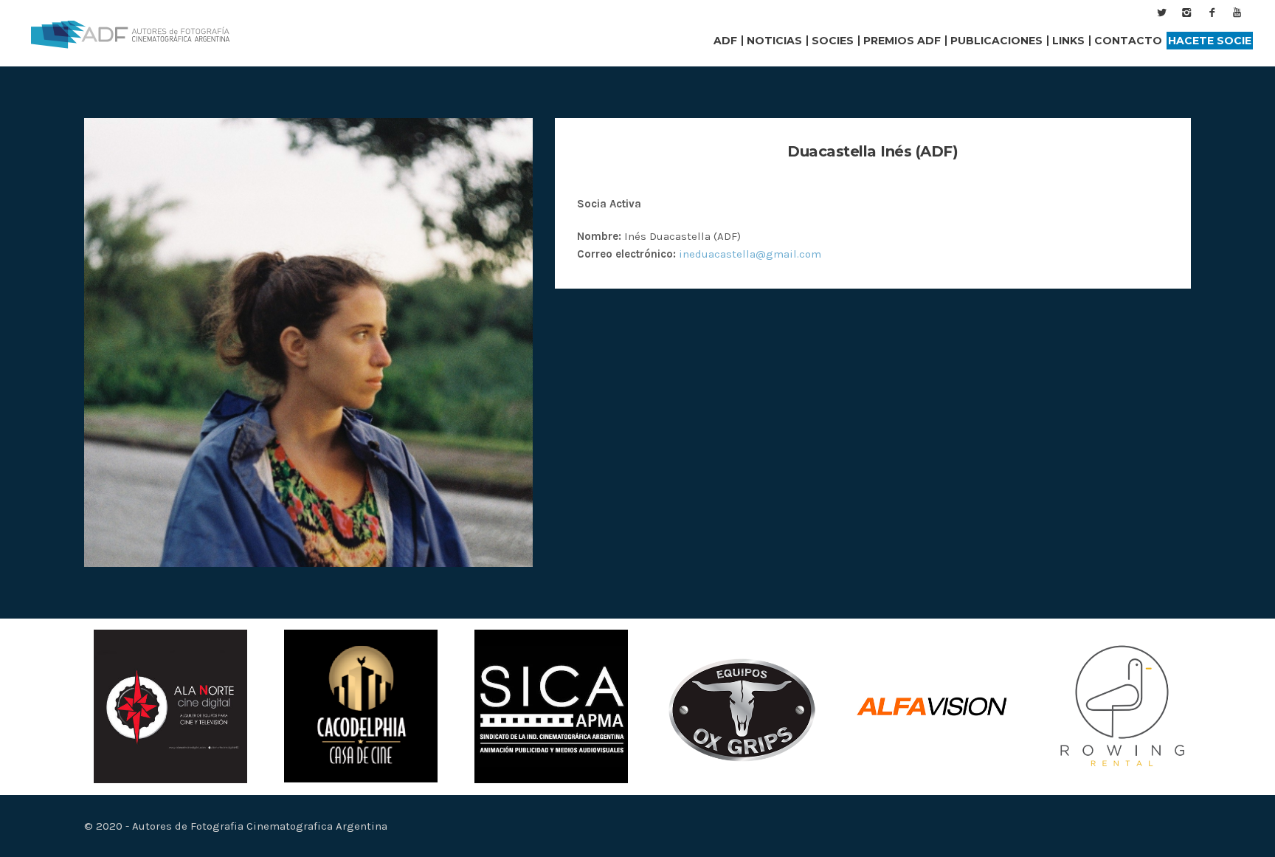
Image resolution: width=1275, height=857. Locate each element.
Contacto (1128, 40)
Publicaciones (996, 40)
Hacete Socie (1209, 40)
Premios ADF (902, 40)
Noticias (774, 40)
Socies (833, 40)
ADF (725, 40)
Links (1068, 40)
